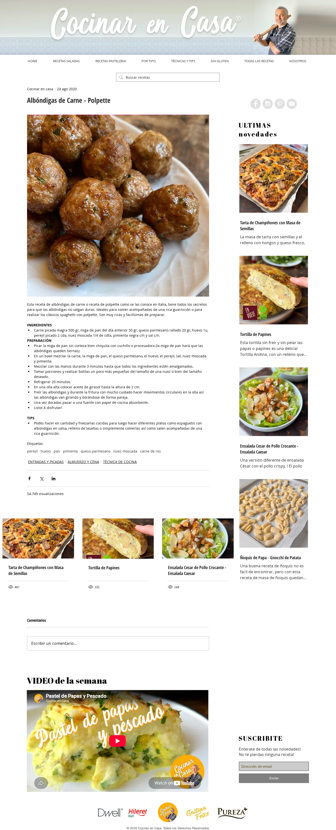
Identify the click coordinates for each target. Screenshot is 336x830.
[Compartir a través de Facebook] (29, 478)
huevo (46, 451)
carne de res (150, 451)
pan (57, 451)
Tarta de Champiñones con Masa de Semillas (35, 570)
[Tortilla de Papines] (118, 538)
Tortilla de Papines (104, 568)
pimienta (70, 451)
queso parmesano (95, 451)
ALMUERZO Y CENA (83, 461)
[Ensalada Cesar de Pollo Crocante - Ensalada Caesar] (198, 538)
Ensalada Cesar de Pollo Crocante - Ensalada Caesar (197, 570)
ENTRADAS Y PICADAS (46, 461)
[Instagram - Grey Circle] (267, 104)
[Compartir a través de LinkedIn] (53, 478)
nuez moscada (125, 451)
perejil (32, 451)
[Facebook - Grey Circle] (255, 104)
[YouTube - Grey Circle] (292, 104)
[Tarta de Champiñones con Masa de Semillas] (38, 538)
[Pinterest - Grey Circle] (280, 104)
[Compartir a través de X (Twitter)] (41, 478)
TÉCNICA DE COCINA (120, 461)
